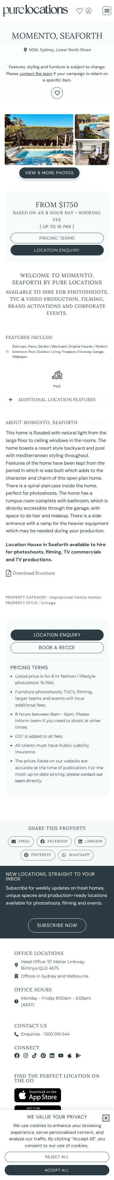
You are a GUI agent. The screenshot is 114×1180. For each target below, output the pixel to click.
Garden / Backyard (52, 346)
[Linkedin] (52, 1055)
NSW (33, 49)
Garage (98, 352)
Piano (32, 346)
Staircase (19, 346)
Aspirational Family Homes (75, 597)
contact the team (36, 73)
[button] (107, 10)
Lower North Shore (73, 49)
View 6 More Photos (49, 173)
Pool (32, 352)
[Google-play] (78, 1055)
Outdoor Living (48, 352)
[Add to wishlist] (57, 93)
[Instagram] (25, 1055)
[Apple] (69, 1055)
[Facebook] (17, 1055)
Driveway (84, 352)
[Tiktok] (34, 1055)
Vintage (48, 603)
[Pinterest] (43, 1055)
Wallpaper (19, 357)
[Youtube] (60, 1055)
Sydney (47, 49)
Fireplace (69, 352)
